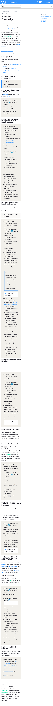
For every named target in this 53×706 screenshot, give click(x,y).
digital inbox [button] (4, 690)
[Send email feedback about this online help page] (17, 11)
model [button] (16, 683)
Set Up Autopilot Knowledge (44, 20)
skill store (5, 94)
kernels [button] (9, 454)
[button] (20, 6)
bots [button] (18, 25)
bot (12, 68)
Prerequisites (44, 18)
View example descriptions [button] (9, 294)
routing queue (14, 665)
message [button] (10, 606)
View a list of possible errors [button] (9, 422)
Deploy (6, 675)
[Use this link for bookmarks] (6, 13)
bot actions (4, 566)
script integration (13, 566)
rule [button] (5, 635)
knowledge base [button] (7, 36)
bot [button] (10, 580)
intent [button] (13, 633)
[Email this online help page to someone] (6, 11)
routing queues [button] (4, 692)
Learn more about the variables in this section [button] (10, 215)
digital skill (6, 665)
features (3, 564)
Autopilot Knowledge (46, 16)
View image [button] (9, 603)
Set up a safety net (8, 671)
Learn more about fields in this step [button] (10, 550)
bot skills (8, 96)
